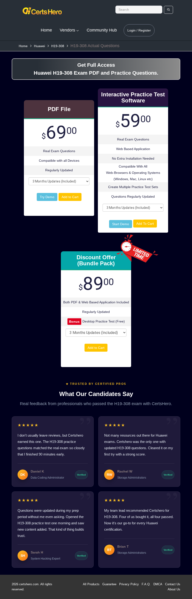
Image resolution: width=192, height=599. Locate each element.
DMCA (157, 584)
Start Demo (120, 224)
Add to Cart (70, 197)
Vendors (68, 30)
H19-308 (57, 46)
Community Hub (102, 30)
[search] (168, 10)
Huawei (39, 46)
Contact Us (172, 584)
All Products (91, 584)
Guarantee (109, 584)
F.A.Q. (146, 584)
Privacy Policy (129, 584)
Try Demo (47, 197)
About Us (174, 589)
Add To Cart (145, 223)
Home (46, 30)
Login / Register (139, 30)
